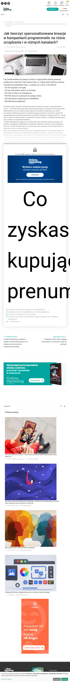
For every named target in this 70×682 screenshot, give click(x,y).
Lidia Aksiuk (11, 595)
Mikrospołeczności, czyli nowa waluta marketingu (20, 547)
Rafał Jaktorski (11, 47)
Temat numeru (19, 22)
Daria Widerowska (13, 505)
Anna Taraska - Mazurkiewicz (16, 459)
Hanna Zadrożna (21, 47)
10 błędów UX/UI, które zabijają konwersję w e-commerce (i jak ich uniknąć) (27, 592)
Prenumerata (53, 670)
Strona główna (8, 22)
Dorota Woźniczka (13, 550)
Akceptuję (65, 679)
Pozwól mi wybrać (6, 679)
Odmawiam (56, 679)
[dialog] (35, 677)
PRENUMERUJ (52, 9)
